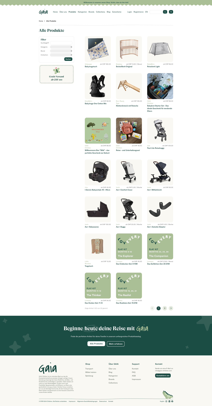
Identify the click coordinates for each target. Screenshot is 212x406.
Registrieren (139, 12)
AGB (134, 376)
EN (146, 12)
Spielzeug (89, 376)
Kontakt (135, 369)
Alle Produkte (51, 21)
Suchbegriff (45, 43)
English (162, 401)
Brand (43, 51)
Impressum (136, 379)
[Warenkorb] (171, 12)
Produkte (72, 12)
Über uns (63, 12)
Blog (108, 12)
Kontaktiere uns (162, 375)
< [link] (152, 308)
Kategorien (82, 12)
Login (129, 12)
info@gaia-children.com (163, 371)
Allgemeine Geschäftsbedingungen (87, 401)
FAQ (133, 372)
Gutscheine (116, 12)
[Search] (165, 12)
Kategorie (44, 47)
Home (55, 12)
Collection (44, 55)
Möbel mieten (90, 372)
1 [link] (158, 308)
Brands (91, 12)
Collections (100, 12)
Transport (89, 369)
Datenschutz (103, 401)
